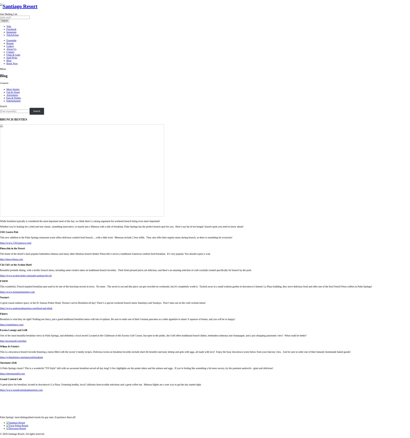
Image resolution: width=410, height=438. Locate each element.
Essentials (11, 40)
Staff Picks (11, 57)
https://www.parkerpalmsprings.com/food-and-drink (26, 308)
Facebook (11, 29)
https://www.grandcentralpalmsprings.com (21, 390)
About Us (11, 49)
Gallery (10, 46)
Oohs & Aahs (13, 55)
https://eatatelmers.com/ (12, 324)
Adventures (12, 95)
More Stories (12, 89)
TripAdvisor (12, 35)
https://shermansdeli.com (12, 373)
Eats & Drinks (13, 98)
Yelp (8, 26)
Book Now (12, 63)
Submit (4, 21)
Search (3, 106)
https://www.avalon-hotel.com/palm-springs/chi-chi (26, 275)
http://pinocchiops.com (11, 259)
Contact (10, 52)
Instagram (11, 32)
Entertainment (13, 100)
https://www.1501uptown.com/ (15, 243)
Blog (8, 60)
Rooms (10, 43)
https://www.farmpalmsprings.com (17, 292)
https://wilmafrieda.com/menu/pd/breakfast (21, 357)
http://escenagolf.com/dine (13, 341)
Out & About (13, 92)
